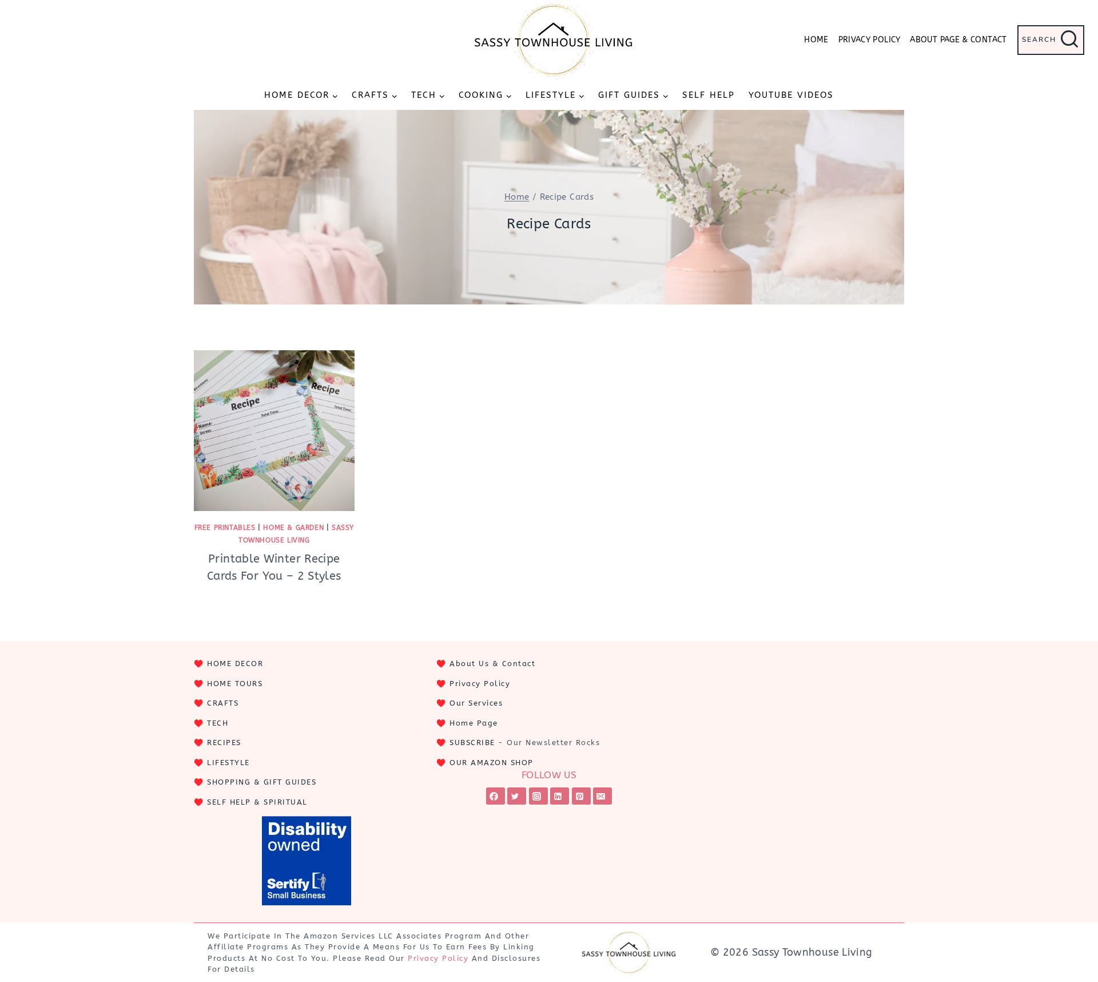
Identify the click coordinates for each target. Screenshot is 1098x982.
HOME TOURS (234, 683)
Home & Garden (293, 528)
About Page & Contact (958, 40)
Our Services (476, 703)
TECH (217, 723)
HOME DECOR (235, 663)
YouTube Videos (791, 95)
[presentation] (274, 430)
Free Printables (225, 528)
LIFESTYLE (228, 762)
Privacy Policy (869, 40)
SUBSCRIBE (472, 742)
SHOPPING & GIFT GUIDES (261, 782)
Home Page (473, 723)
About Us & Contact (492, 663)
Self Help (708, 95)
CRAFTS (222, 703)
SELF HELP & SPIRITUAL (257, 802)
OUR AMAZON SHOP (491, 762)
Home (816, 40)
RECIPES (224, 742)
